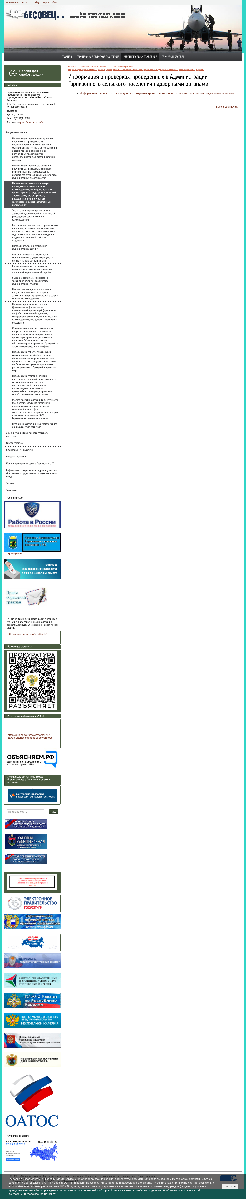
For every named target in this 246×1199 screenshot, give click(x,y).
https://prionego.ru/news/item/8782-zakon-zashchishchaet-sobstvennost (30, 736)
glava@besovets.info (31, 122)
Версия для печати (227, 106)
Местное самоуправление (140, 57)
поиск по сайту (31, 2)
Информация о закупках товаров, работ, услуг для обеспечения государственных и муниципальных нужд (31, 473)
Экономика (11, 490)
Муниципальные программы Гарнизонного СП (30, 463)
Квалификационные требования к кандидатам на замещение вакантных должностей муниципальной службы (32, 269)
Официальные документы (19, 450)
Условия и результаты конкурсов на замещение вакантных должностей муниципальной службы (30, 281)
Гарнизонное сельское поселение (97, 57)
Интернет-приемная (16, 456)
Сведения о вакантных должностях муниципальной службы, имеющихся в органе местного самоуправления (32, 257)
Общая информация (16, 132)
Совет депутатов (14, 443)
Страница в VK (14, 554)
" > (32, 788)
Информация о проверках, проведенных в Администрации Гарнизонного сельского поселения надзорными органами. (157, 93)
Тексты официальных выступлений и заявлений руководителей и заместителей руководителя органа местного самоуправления (34, 215)
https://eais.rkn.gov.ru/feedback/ (27, 634)
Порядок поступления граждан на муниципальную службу (29, 247)
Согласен (230, 1186)
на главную (12, 2)
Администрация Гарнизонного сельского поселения (27, 434)
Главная (67, 57)
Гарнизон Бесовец (173, 57)
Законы (10, 483)
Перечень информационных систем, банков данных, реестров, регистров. (34, 425)
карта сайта (50, 2)
